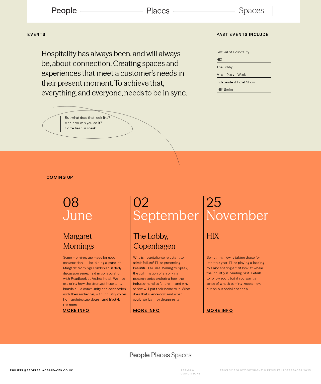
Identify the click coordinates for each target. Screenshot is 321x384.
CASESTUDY (93, 370)
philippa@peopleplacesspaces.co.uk (41, 370)
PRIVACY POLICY (232, 370)
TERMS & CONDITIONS (191, 372)
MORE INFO (76, 310)
